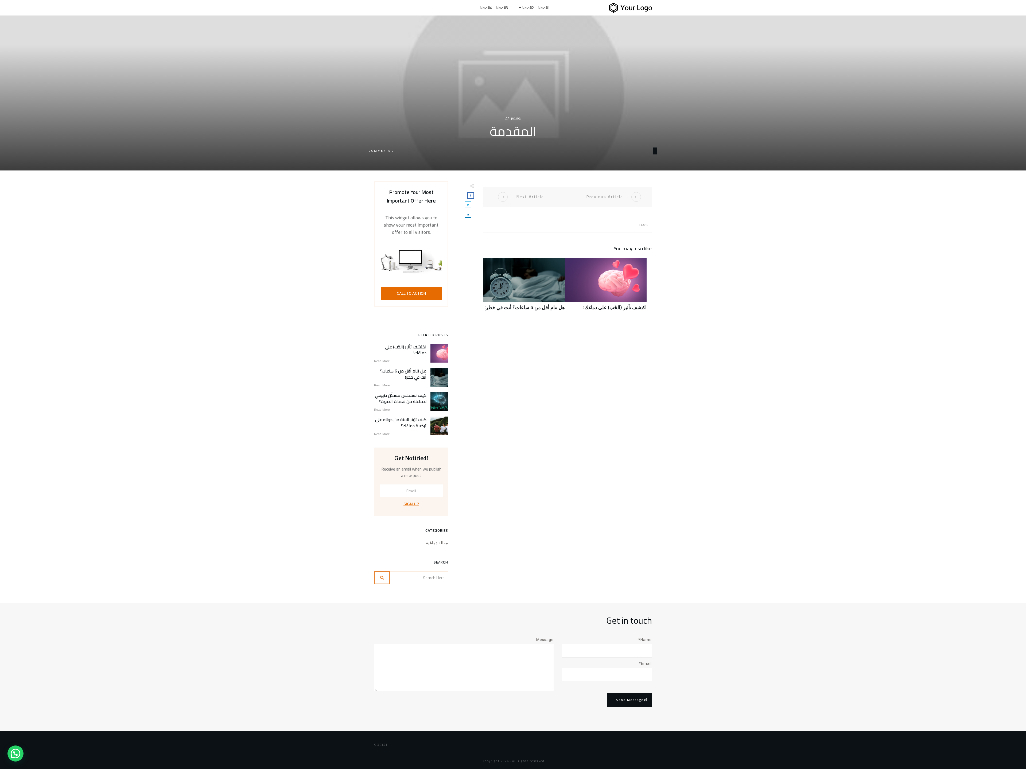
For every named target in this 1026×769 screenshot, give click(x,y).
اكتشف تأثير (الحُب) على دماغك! (606, 287)
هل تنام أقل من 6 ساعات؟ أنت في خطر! (524, 287)
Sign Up (411, 504)
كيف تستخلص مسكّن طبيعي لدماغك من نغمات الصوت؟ (400, 398)
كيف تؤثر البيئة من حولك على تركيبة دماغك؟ (400, 422)
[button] (15, 753)
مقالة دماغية (437, 542)
